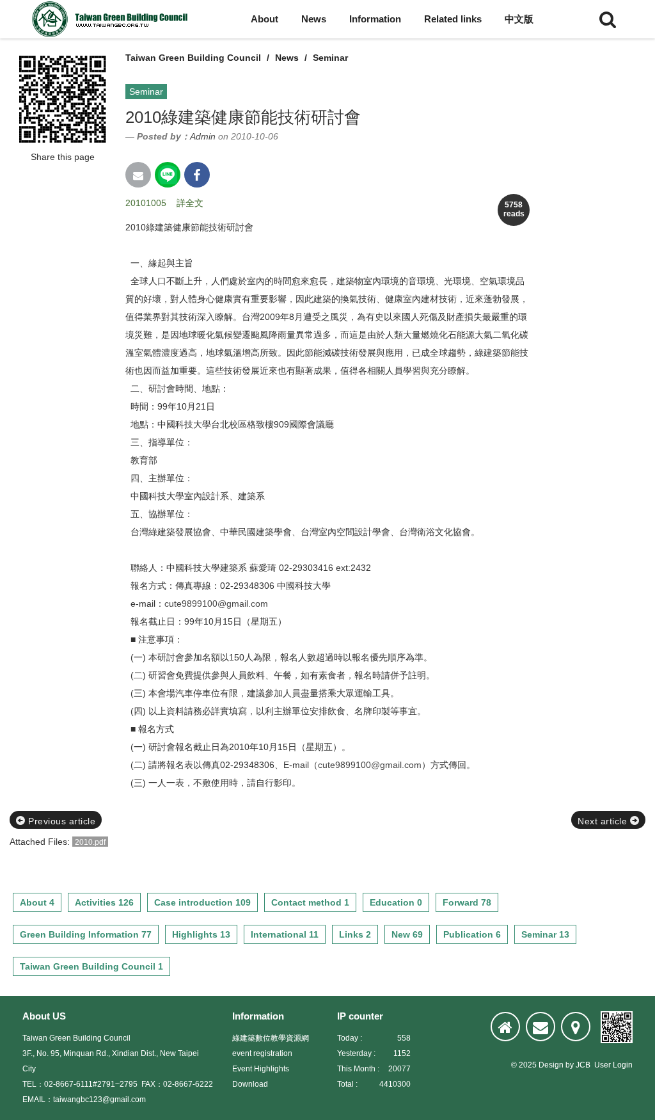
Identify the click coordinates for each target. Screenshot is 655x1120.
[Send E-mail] (138, 175)
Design (551, 1064)
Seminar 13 (545, 934)
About (264, 18)
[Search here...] (607, 19)
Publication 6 (472, 934)
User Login (613, 1064)
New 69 (407, 934)
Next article (604, 821)
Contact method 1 (310, 902)
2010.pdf (90, 842)
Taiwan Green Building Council (193, 57)
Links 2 (355, 934)
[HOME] (505, 1026)
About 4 (37, 902)
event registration (262, 1053)
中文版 (519, 18)
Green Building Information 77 (86, 934)
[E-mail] (540, 1026)
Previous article (61, 821)
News (313, 18)
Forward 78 (467, 902)
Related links (453, 18)
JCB (583, 1064)
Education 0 (396, 902)
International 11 (285, 934)
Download (250, 1084)
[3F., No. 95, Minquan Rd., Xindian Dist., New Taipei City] (575, 1026)
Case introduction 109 (202, 902)
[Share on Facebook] (197, 175)
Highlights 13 (201, 934)
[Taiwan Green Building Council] (112, 19)
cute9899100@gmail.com (216, 603)
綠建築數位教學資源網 (270, 1038)
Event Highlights (260, 1068)
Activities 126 (104, 902)
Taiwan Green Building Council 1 (91, 966)
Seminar (330, 57)
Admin (203, 136)
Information (375, 18)
